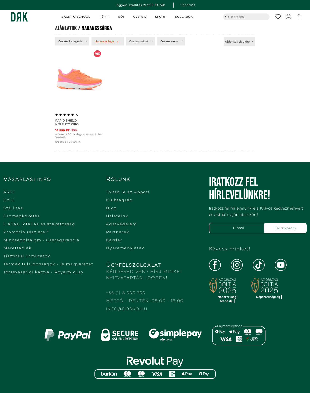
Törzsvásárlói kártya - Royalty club (43, 272)
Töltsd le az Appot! (128, 192)
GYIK (8, 200)
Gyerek (139, 16)
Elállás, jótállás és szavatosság (39, 224)
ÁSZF (9, 192)
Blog (111, 208)
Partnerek (117, 232)
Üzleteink (117, 216)
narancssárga (97, 28)
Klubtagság (119, 200)
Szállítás (13, 208)
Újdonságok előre (237, 41)
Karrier (114, 240)
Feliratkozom (285, 228)
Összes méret (138, 41)
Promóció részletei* (26, 232)
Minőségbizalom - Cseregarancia (41, 240)
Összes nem (169, 41)
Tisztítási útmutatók (26, 256)
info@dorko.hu (126, 309)
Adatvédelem (121, 224)
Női (121, 16)
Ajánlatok (66, 28)
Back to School (75, 16)
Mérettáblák (17, 248)
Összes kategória (70, 41)
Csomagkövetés (21, 216)
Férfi (104, 16)
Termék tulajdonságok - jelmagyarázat (48, 264)
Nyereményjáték (125, 248)
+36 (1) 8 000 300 (126, 292)
